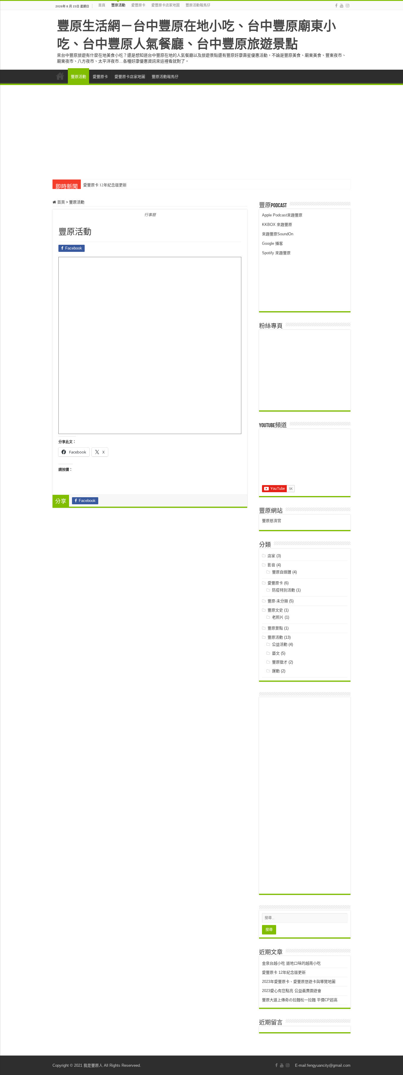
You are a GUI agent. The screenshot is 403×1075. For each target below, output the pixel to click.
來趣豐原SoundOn (277, 234)
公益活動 (279, 644)
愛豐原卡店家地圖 (165, 5)
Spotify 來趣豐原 (276, 253)
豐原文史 (275, 610)
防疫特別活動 (283, 590)
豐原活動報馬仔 (198, 5)
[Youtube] (341, 5)
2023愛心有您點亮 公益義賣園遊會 (291, 990)
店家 (271, 556)
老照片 (278, 617)
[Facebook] (336, 5)
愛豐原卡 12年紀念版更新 (105, 185)
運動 (276, 671)
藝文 (276, 653)
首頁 (101, 5)
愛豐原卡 (138, 5)
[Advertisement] (201, 129)
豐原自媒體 (281, 572)
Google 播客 (272, 243)
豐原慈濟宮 (271, 520)
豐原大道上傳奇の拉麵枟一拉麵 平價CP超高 (300, 1000)
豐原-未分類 (278, 601)
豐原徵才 (279, 662)
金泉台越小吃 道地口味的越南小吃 (291, 963)
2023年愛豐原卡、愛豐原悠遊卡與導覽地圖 (298, 981)
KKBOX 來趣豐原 (277, 224)
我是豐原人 (93, 1065)
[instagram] (347, 5)
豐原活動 (118, 5)
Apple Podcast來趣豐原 (282, 215)
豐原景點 (275, 628)
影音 (271, 565)
